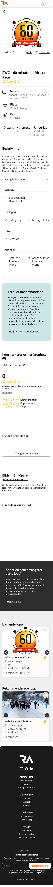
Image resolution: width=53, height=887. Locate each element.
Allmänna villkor (26, 830)
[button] (26, 179)
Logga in (26, 784)
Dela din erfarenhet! (14, 365)
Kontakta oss (27, 816)
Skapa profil (26, 780)
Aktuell (26, 802)
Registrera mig (40, 865)
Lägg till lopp (26, 819)
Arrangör (26, 805)
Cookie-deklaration (26, 837)
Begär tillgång (14, 601)
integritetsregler (14, 873)
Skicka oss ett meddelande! (23, 331)
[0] (43, 4)
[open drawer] (49, 4)
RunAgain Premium (26, 787)
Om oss (26, 798)
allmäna (27, 873)
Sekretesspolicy (26, 834)
